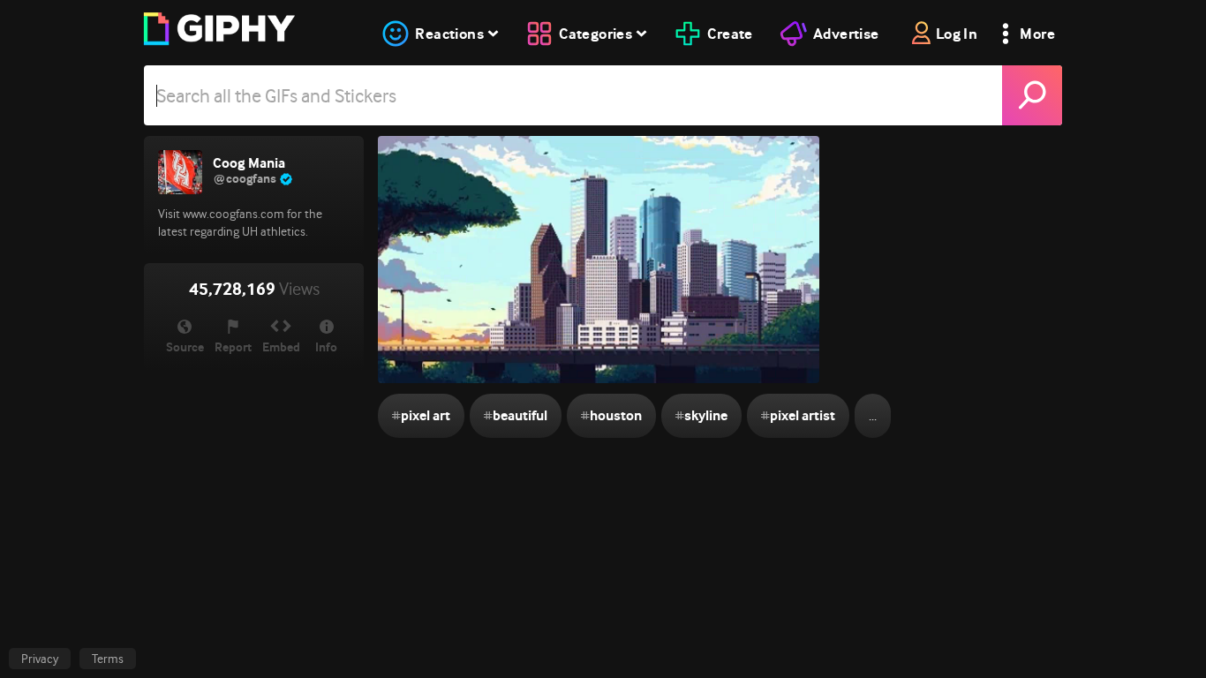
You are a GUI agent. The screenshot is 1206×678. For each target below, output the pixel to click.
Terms (108, 659)
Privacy (39, 659)
